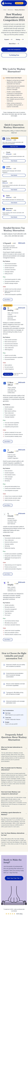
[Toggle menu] (25, 3)
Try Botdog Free (14, 55)
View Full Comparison (14, 49)
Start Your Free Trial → (14, 878)
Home (4, 9)
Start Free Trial (19, 3)
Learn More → (7, 299)
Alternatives (10, 9)
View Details (14, 160)
